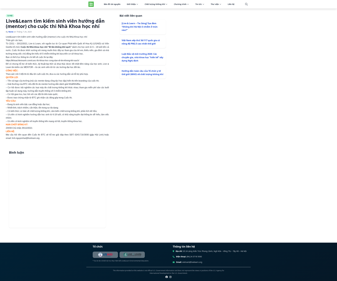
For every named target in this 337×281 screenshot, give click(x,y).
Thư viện (215, 4)
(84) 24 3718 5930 (194, 256)
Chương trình (180, 4)
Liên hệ (231, 4)
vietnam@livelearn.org (192, 262)
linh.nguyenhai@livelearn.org (25, 138)
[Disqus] (57, 193)
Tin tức (198, 4)
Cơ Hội (10, 16)
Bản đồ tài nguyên (112, 4)
